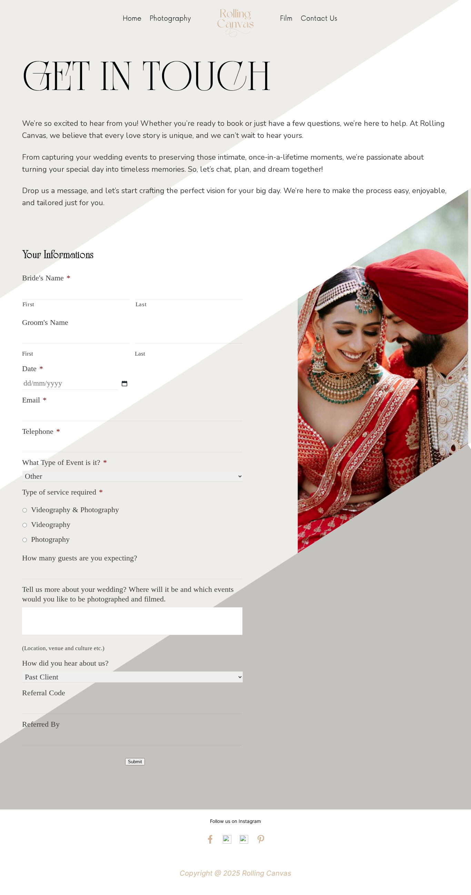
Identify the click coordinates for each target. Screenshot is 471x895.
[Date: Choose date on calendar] (124, 383)
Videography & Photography (75, 509)
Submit (135, 761)
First (28, 304)
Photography (50, 539)
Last (141, 304)
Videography (50, 524)
